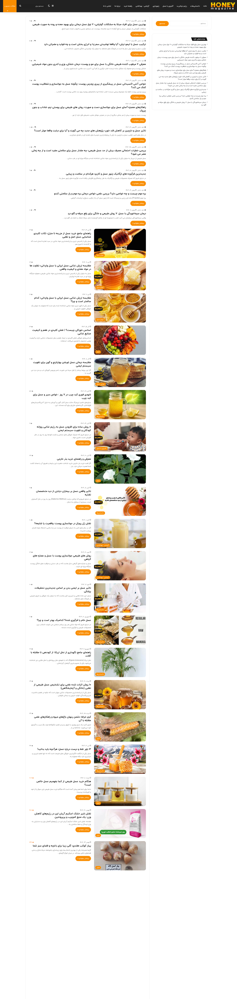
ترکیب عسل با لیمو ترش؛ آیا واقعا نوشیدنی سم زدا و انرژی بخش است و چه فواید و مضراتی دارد (95, 44)
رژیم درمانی (182, 6)
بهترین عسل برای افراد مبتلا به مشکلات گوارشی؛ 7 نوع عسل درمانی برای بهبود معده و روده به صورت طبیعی (89, 24)
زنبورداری (156, 6)
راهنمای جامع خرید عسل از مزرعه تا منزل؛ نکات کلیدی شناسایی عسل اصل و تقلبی (62, 235)
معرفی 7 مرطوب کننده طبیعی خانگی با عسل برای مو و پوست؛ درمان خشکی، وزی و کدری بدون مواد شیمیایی (89, 64)
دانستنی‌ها (196, 6)
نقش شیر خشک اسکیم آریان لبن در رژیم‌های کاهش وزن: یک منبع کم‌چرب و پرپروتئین (62, 815)
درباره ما (117, 6)
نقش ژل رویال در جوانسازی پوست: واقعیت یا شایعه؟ (62, 523)
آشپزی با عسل (168, 6)
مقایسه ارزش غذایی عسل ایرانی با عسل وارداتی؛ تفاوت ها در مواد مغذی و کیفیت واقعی (60, 267)
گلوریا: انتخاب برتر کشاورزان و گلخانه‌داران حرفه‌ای (64, 910)
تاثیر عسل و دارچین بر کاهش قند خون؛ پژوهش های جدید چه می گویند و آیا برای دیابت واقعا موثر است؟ (90, 130)
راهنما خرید (128, 6)
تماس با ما (107, 6)
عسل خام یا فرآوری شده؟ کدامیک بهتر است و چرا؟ (64, 620)
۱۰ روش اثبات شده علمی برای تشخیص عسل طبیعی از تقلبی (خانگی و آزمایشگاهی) (62, 686)
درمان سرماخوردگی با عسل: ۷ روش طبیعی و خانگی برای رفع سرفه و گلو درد (107, 213)
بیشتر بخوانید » (138, 34)
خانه (205, 6)
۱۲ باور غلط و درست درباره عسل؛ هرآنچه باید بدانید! (64, 749)
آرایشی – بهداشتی (142, 6)
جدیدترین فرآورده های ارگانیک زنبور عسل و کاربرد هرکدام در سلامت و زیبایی (106, 174)
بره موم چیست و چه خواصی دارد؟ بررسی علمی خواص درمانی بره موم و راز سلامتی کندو (100, 193)
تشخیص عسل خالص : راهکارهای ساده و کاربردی (65, 942)
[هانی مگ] (223, 6)
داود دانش (140, 21)
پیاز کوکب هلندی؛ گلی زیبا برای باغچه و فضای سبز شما (62, 846)
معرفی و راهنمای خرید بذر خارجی (74, 459)
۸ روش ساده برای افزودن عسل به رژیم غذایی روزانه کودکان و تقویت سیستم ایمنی (64, 428)
